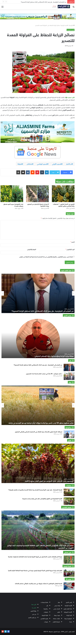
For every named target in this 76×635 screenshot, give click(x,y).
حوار (59, 602)
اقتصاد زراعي (56, 608)
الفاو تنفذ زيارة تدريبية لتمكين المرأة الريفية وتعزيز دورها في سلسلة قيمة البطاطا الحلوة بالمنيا (35, 570)
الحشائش (29, 163)
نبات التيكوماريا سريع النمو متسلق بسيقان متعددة (13, 205)
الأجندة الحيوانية (68, 612)
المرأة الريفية (45, 615)
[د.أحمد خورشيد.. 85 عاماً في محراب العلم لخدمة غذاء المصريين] (69, 376)
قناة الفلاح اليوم (68, 608)
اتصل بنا (34, 607)
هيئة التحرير (33, 611)
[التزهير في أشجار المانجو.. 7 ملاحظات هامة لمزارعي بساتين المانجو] (63, 193)
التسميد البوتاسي (42, 163)
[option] (38, 293)
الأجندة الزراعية (64, 25)
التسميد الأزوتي (57, 163)
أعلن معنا (33, 604)
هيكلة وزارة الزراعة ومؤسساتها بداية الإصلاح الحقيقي (54, 355)
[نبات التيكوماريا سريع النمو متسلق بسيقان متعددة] (11, 193)
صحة (70, 622)
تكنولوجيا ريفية (68, 618)
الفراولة (20, 163)
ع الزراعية (46, 608)
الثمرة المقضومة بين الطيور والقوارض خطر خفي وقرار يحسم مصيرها (42, 498)
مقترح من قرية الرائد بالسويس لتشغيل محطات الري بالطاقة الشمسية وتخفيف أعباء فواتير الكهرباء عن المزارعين (40, 546)
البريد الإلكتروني (70, 249)
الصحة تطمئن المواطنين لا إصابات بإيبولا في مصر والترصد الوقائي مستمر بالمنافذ (38, 583)
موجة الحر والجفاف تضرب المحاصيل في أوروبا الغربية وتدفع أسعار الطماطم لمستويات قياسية (35, 556)
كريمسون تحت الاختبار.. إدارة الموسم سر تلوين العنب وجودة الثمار (49, 480)
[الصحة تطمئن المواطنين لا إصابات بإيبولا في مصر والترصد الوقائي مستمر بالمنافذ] (69, 586)
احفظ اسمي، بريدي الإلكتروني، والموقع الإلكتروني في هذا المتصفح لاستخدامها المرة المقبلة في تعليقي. (46, 256)
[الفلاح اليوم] (60, 6)
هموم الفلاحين (44, 618)
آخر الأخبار (69, 163)
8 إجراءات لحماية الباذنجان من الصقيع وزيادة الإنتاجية (38, 205)
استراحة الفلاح (56, 622)
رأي (47, 605)
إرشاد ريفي (57, 605)
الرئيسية (71, 25)
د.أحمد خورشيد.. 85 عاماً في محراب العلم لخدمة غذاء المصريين (44, 373)
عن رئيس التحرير (32, 617)
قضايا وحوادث (44, 602)
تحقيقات (46, 612)
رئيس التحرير (69, 602)
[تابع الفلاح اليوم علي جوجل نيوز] (37, 151)
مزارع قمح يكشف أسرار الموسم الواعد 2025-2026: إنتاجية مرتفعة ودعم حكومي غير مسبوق (40, 422)
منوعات (46, 622)
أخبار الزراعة (69, 615)
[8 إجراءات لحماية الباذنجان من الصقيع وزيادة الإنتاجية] (37, 193)
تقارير (58, 612)
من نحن (34, 614)
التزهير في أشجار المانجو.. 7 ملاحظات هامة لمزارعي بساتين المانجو (64, 205)
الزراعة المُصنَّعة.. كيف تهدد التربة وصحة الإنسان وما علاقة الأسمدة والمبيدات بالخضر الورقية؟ (35, 489)
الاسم (73, 242)
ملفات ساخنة (56, 618)
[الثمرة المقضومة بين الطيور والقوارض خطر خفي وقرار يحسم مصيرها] (69, 501)
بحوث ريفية (57, 615)
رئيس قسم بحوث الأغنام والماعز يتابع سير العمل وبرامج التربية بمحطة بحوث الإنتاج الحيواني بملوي (39, 1)
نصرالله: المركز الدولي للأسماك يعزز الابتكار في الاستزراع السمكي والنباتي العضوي (38, 431)
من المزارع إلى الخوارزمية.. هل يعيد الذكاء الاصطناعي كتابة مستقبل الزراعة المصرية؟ (38, 364)
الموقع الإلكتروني (31, 249)
